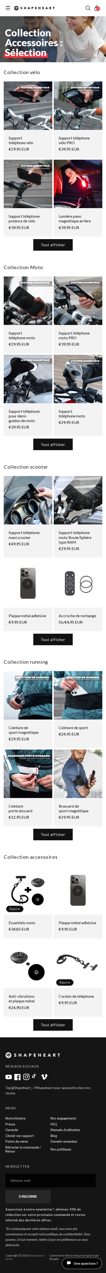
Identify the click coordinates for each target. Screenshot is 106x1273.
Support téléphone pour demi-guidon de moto (24, 416)
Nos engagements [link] (63, 1118)
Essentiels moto (22, 922)
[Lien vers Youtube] (8, 1079)
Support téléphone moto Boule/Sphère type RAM (75, 537)
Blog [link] (54, 1136)
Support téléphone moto (22, 335)
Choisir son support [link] (19, 1136)
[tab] (89, 1266)
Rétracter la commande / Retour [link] (23, 1149)
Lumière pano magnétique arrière (75, 218)
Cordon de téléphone (76, 996)
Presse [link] (10, 1124)
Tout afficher (53, 245)
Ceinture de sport (73, 727)
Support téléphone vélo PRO (74, 140)
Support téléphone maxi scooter (24, 534)
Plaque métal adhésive (27, 615)
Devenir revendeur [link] (64, 1141)
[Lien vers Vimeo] (44, 1079)
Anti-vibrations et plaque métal (22, 998)
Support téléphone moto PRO (74, 335)
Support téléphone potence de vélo (24, 218)
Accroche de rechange (77, 615)
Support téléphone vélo (21, 140)
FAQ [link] (54, 1124)
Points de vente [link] (16, 1141)
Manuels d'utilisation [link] (65, 1130)
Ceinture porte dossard (20, 808)
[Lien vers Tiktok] (35, 1079)
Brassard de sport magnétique (73, 808)
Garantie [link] (11, 1130)
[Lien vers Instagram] (26, 1079)
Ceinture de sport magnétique (23, 730)
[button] (88, 8)
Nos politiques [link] (61, 1149)
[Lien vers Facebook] (17, 1079)
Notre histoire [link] (15, 1118)
